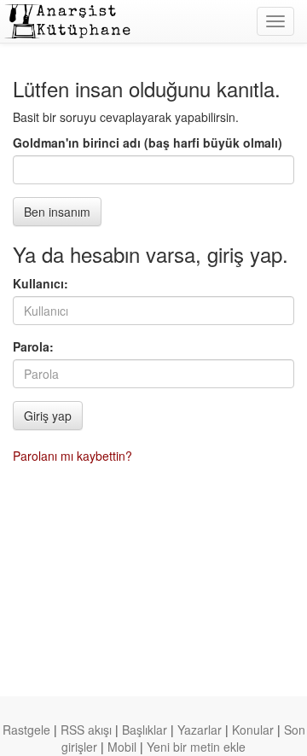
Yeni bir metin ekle (196, 746)
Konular (253, 729)
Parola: (33, 346)
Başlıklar (144, 729)
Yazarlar (199, 729)
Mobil (121, 746)
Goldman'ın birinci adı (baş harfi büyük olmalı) (147, 142)
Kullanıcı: (40, 283)
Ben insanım (57, 211)
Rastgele (26, 729)
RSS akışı (86, 729)
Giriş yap (48, 415)
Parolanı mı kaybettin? (72, 455)
